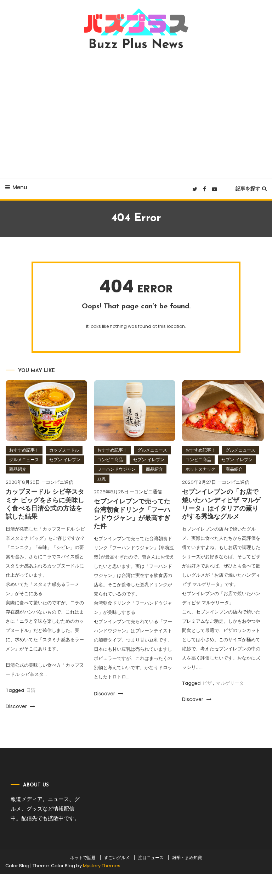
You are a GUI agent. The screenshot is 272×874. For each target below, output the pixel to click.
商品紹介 (17, 469)
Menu (19, 187)
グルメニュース (24, 459)
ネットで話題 (83, 857)
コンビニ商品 (110, 459)
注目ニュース (151, 857)
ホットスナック (200, 469)
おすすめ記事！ (24, 450)
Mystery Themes (101, 865)
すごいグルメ (117, 857)
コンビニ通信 (59, 482)
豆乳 (101, 479)
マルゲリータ (230, 683)
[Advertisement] (136, 114)
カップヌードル (64, 450)
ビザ (207, 683)
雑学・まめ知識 (187, 857)
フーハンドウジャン (116, 469)
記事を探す (248, 188)
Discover (17, 706)
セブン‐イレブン (64, 459)
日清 (30, 690)
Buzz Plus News (136, 45)
